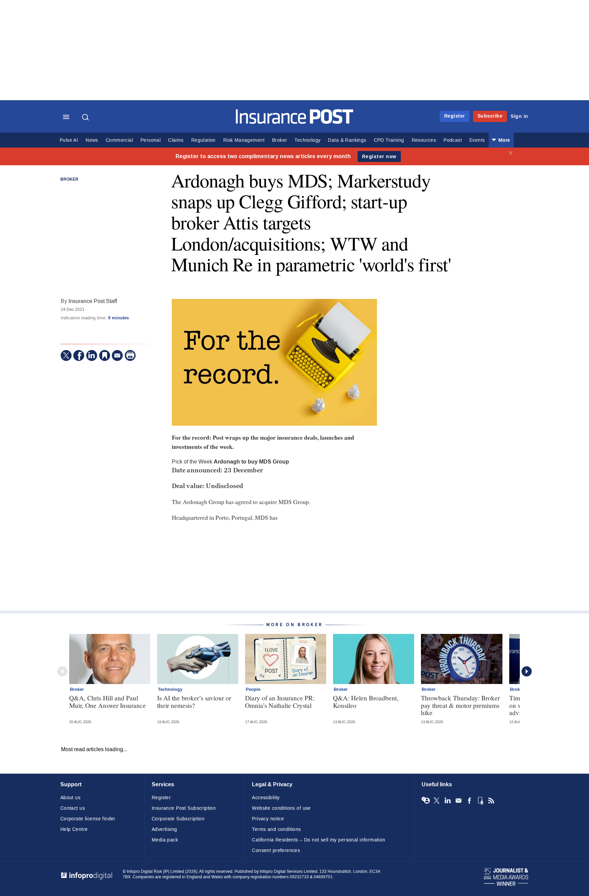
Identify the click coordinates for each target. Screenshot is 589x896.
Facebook (469, 800)
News (92, 140)
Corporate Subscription (178, 819)
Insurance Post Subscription (184, 808)
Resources (424, 140)
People (253, 689)
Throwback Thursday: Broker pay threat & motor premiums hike (460, 705)
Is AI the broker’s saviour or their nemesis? (194, 701)
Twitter (437, 800)
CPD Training (389, 140)
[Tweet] (66, 355)
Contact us (72, 808)
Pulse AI (69, 140)
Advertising (164, 829)
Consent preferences (276, 850)
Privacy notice (268, 819)
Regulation (203, 140)
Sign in (519, 116)
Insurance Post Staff (93, 301)
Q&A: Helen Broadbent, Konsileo (365, 701)
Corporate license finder (88, 819)
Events (477, 140)
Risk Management (244, 140)
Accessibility (266, 797)
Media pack (165, 840)
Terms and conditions (276, 829)
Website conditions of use (281, 808)
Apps (480, 800)
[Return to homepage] (294, 122)
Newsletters (458, 800)
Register (454, 116)
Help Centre (74, 829)
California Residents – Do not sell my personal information (318, 840)
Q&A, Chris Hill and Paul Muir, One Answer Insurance (107, 701)
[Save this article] (104, 355)
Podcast (452, 140)
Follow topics (426, 800)
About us (70, 797)
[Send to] (117, 355)
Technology (307, 140)
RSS (491, 800)
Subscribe (490, 116)
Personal (150, 140)
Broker (279, 140)
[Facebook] (78, 355)
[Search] (86, 117)
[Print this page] (130, 355)
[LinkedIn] (91, 355)
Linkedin (447, 800)
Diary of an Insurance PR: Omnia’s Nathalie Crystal (280, 701)
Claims (175, 140)
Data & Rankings (347, 140)
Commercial (119, 140)
